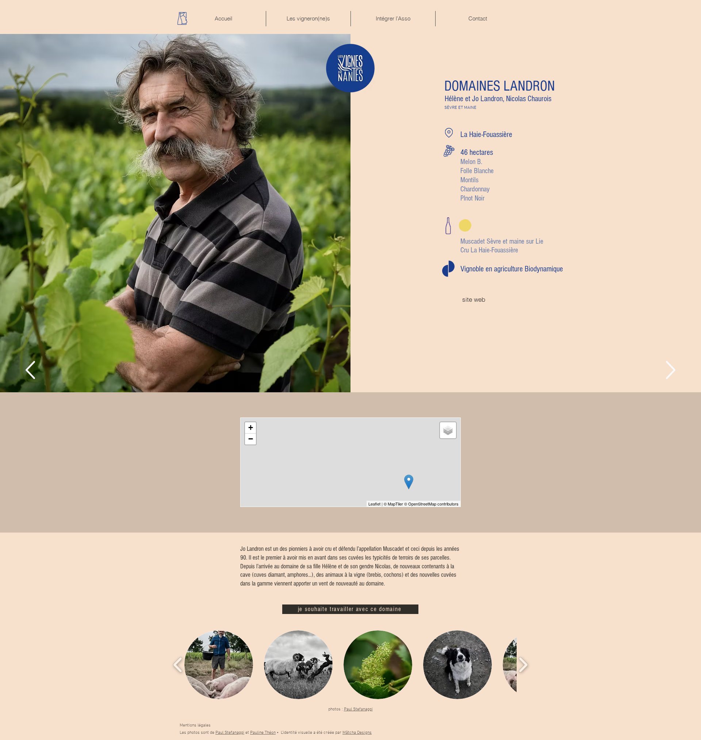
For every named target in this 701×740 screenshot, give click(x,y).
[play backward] (178, 665)
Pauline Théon (263, 732)
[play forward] (523, 665)
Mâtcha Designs (357, 732)
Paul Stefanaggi (358, 709)
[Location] (449, 133)
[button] (218, 664)
